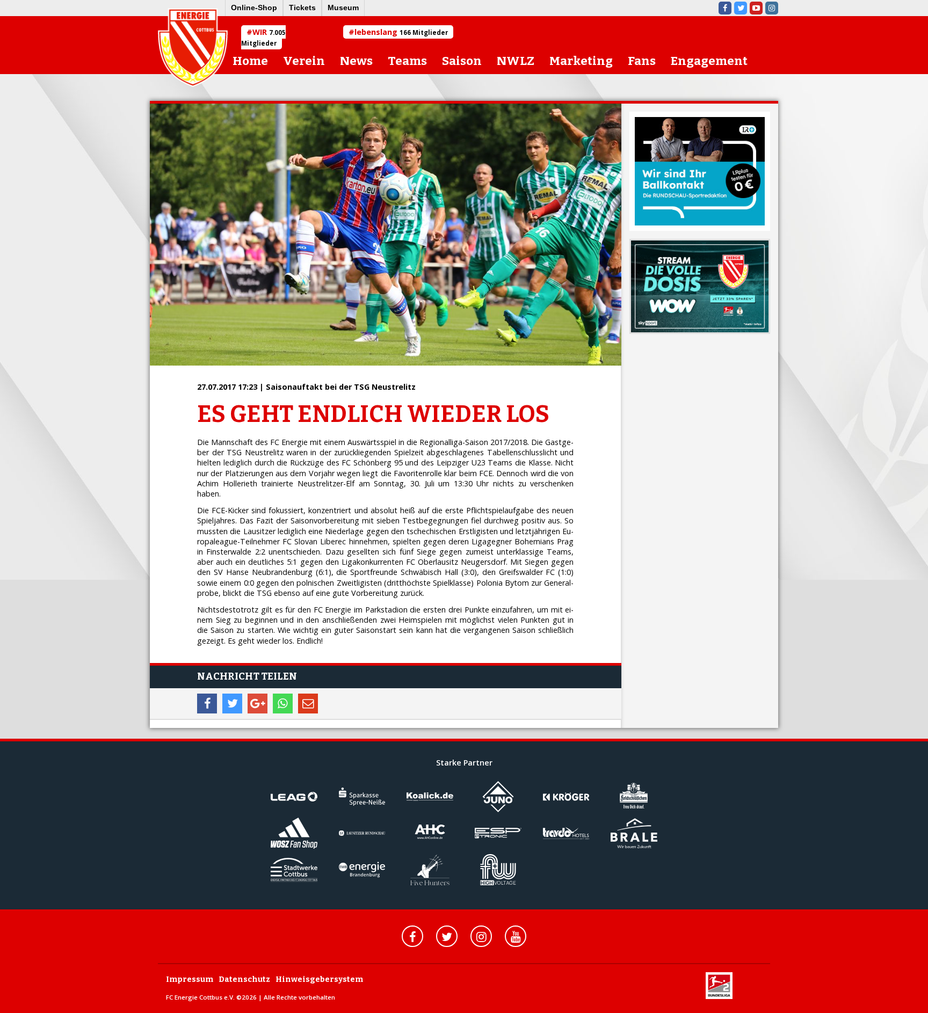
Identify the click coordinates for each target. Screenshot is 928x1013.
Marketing (581, 61)
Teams (407, 61)
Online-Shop (254, 7)
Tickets (302, 7)
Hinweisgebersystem (319, 979)
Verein (304, 61)
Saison (462, 61)
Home (250, 61)
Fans (642, 61)
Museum (343, 7)
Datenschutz (244, 979)
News (356, 61)
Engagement (709, 61)
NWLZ (515, 61)
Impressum (189, 979)
